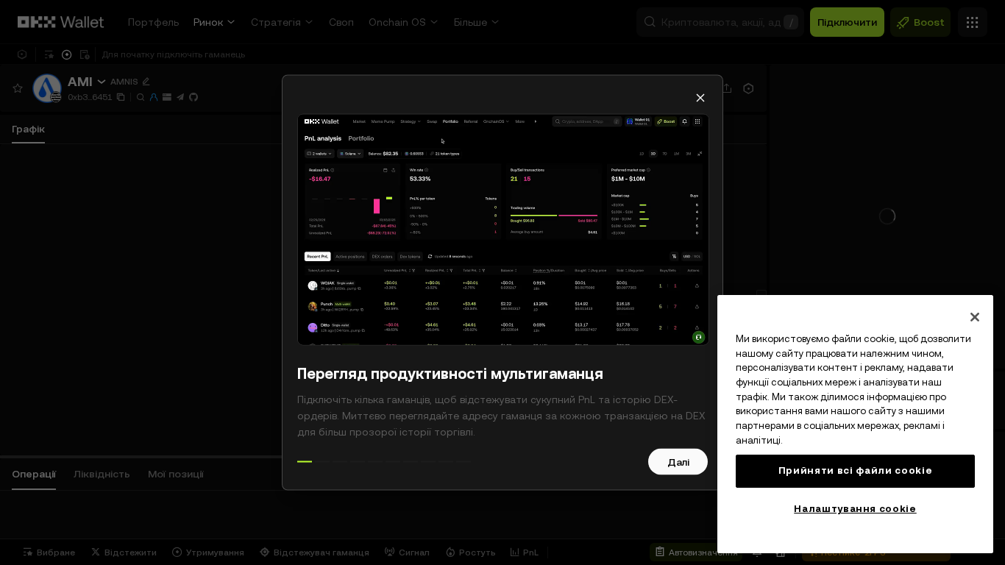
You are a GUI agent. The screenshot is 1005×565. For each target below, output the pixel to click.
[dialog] (502, 283)
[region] (855, 424)
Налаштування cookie (855, 508)
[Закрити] (975, 317)
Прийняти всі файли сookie (855, 470)
